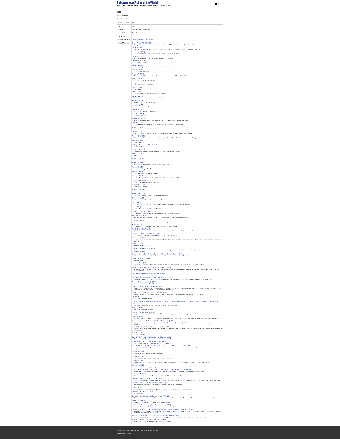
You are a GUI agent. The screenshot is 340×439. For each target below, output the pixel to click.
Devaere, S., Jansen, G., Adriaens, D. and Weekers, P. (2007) (151, 327)
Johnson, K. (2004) (138, 296)
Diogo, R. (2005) (137, 316)
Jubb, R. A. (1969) (137, 96)
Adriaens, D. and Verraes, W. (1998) (143, 248)
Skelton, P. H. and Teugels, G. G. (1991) (144, 211)
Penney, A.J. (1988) (138, 171)
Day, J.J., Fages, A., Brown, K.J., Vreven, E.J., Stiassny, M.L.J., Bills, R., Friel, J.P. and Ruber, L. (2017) (164, 369)
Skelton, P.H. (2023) (138, 400)
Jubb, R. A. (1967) (137, 83)
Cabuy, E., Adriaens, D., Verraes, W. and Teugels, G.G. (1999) (151, 267)
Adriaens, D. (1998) (138, 238)
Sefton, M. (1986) (137, 153)
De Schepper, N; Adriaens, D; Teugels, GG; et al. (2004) (149, 292)
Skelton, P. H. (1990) (138, 189)
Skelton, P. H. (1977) (138, 127)
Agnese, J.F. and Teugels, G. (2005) (143, 312)
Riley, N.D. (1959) (137, 69)
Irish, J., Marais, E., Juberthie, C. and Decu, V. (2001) (148, 273)
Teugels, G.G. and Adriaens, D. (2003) (144, 282)
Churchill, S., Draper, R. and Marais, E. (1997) (146, 233)
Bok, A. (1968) (136, 91)
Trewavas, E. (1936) (138, 52)
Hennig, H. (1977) (137, 105)
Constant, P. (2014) (138, 365)
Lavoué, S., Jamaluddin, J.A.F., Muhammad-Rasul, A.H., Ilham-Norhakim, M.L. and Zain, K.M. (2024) (163, 409)
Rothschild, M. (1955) (139, 60)
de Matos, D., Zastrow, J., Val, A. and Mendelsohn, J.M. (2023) (151, 405)
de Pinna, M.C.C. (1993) (139, 215)
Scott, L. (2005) (137, 307)
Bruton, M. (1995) (137, 224)
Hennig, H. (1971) (137, 100)
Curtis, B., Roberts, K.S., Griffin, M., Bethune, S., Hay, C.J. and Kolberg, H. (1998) (157, 254)
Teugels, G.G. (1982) (138, 136)
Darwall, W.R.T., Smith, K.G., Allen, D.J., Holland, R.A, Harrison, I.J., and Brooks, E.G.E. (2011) (161, 346)
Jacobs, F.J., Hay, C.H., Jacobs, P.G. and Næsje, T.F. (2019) (150, 383)
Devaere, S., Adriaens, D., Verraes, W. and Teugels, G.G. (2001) (152, 277)
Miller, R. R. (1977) (138, 109)
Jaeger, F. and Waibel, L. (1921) (142, 43)
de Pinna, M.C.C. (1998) (139, 263)
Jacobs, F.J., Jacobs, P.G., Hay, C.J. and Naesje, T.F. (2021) (150, 396)
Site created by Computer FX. (125, 433)
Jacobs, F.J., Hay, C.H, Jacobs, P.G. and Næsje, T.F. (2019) (150, 378)
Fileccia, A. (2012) (138, 356)
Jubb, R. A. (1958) (137, 65)
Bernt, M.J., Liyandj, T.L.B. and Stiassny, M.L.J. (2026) (149, 419)
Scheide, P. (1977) (138, 114)
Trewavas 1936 (143, 39)
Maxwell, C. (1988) (138, 167)
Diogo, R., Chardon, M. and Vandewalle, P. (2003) (147, 286)
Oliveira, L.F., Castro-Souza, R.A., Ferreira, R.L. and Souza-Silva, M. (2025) (155, 415)
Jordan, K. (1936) (137, 56)
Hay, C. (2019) (136, 387)
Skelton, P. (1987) (137, 162)
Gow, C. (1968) (137, 87)
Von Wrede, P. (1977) (138, 118)
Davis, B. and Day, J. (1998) (141, 258)
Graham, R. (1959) (138, 74)
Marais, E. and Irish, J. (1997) (141, 229)
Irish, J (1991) (136, 202)
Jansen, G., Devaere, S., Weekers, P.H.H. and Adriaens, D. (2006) (152, 321)
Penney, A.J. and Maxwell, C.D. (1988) (144, 180)
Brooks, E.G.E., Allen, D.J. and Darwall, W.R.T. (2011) (149, 341)
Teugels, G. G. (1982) (138, 131)
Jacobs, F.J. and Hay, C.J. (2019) (142, 391)
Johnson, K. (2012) (138, 352)
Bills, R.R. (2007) (137, 332)
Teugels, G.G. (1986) (138, 149)
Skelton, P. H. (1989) (138, 184)
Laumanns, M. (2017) (138, 374)
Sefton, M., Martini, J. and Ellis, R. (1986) (145, 145)
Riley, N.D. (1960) (137, 78)
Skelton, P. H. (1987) (138, 158)
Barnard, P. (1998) (138, 243)
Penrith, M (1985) (137, 140)
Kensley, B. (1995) (138, 220)
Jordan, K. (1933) (137, 47)
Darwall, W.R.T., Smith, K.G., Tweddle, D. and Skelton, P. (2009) (152, 337)
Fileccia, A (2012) (137, 360)
